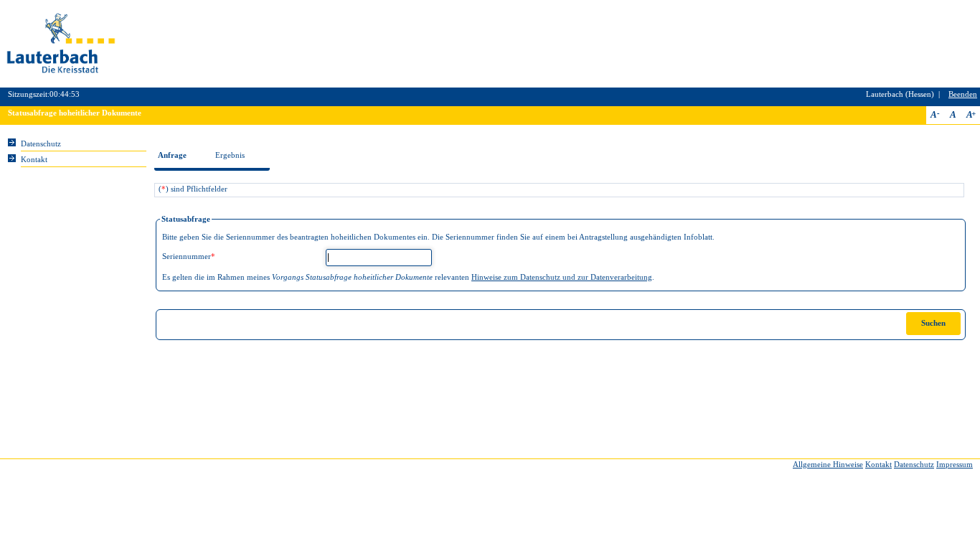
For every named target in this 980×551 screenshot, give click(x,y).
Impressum (954, 464)
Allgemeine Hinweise (828, 464)
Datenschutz (41, 144)
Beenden (962, 94)
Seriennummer (188, 256)
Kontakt (34, 160)
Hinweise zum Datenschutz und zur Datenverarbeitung (561, 277)
